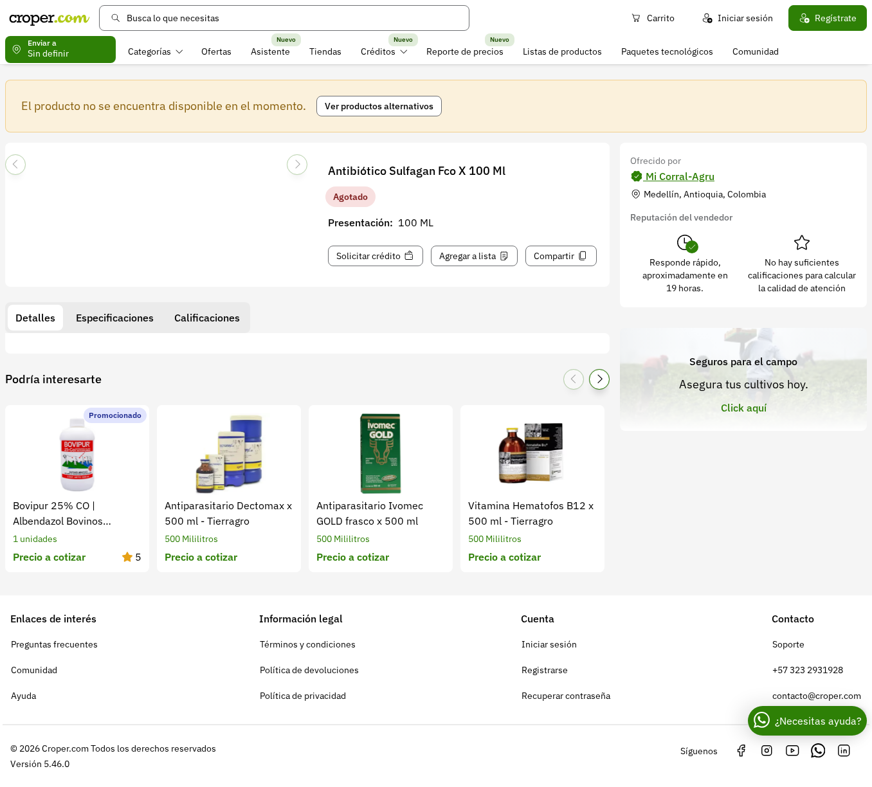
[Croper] (49, 18)
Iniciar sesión (745, 18)
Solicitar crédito (368, 256)
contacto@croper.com (816, 695)
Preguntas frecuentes (54, 644)
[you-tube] (792, 751)
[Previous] (15, 164)
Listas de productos (562, 51)
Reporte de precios (465, 51)
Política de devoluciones (309, 670)
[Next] (297, 164)
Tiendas (325, 51)
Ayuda (23, 695)
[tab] (35, 317)
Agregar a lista (467, 256)
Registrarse (545, 670)
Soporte (788, 644)
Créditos (378, 51)
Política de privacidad (303, 695)
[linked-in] (843, 751)
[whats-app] (818, 751)
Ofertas (216, 51)
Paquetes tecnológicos (667, 51)
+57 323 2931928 (807, 670)
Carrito (661, 18)
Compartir (554, 256)
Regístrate (836, 18)
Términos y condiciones (308, 644)
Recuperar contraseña (566, 695)
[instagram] (766, 751)
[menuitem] (155, 51)
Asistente (270, 51)
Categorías (149, 51)
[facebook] (741, 751)
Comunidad (755, 51)
